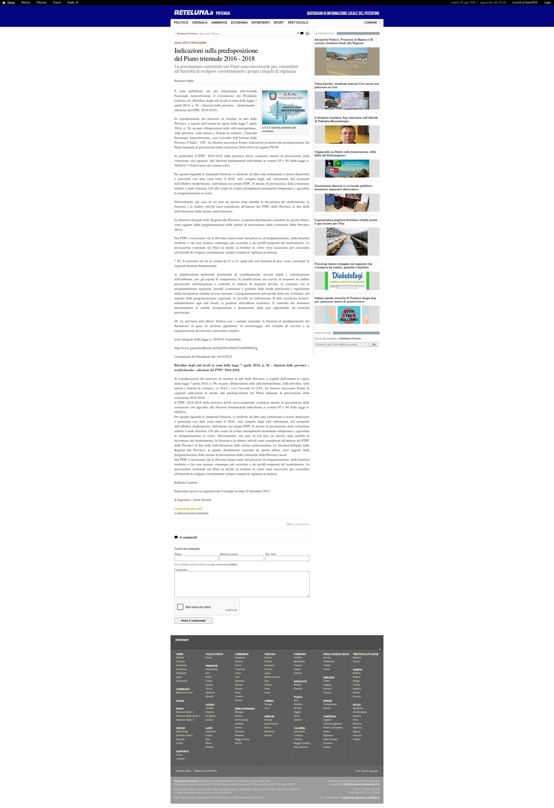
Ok (374, 344)
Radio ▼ (73, 2)
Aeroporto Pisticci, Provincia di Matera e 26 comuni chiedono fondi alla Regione (344, 41)
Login (547, 2)
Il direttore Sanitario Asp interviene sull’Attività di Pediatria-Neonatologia (346, 119)
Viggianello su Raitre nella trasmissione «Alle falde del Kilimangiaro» (345, 153)
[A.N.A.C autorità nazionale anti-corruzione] (285, 107)
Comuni (370, 22)
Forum (57, 2)
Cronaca (200, 22)
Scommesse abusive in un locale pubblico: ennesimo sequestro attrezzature (344, 187)
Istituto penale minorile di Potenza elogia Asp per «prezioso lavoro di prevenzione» (345, 300)
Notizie (25, 2)
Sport (279, 22)
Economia (239, 22)
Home (11, 2)
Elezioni (42, 2)
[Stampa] (307, 33)
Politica (181, 22)
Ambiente (219, 22)
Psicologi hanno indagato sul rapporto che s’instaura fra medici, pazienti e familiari (343, 265)
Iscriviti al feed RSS (525, 2)
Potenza (215, 33)
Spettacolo (298, 22)
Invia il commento (193, 620)
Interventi (261, 22)
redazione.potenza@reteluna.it (361, 797)
